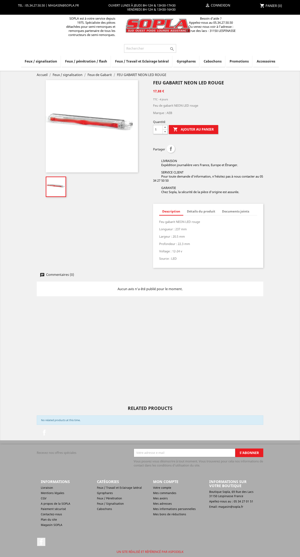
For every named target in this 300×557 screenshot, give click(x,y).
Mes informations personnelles (174, 509)
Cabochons (213, 61)
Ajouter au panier (193, 129)
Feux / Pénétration (109, 498)
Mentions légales (52, 493)
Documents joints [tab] (235, 211)
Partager (171, 149)
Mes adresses (162, 504)
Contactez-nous (51, 514)
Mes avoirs (160, 498)
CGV (43, 498)
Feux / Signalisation (110, 504)
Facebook (44, 432)
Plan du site (49, 519)
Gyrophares (186, 61)
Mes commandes (164, 493)
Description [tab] (171, 211)
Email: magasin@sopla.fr (226, 507)
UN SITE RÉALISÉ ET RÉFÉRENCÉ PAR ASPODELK (150, 552)
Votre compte (162, 488)
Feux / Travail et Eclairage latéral (142, 61)
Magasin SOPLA (51, 525)
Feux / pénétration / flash (86, 61)
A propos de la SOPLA (55, 504)
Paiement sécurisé (53, 509)
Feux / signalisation (41, 61)
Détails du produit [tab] (201, 211)
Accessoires (266, 61)
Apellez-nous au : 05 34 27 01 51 (231, 501)
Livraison (47, 488)
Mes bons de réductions (169, 514)
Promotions (239, 61)
